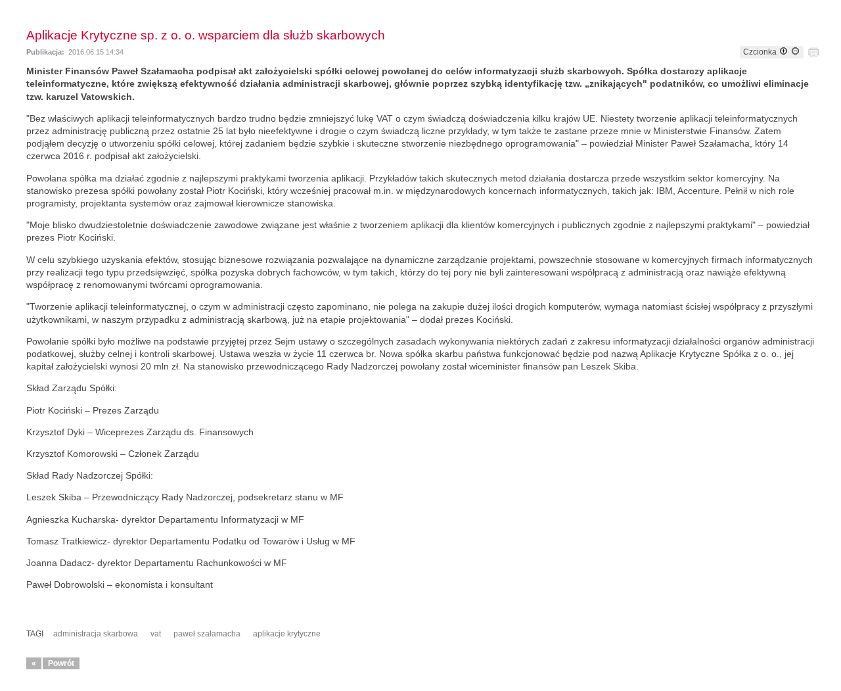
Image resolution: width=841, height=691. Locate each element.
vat (155, 633)
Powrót (61, 663)
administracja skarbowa (95, 633)
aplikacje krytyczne (287, 633)
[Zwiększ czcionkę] (783, 52)
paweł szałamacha (206, 633)
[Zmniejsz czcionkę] (795, 52)
